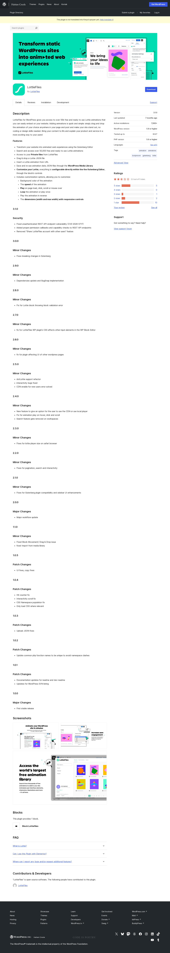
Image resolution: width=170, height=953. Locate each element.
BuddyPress (138, 923)
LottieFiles (35, 91)
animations (152, 151)
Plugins (43, 919)
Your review (119, 207)
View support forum (123, 228)
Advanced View (121, 162)
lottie (154, 156)
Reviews (31, 102)
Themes (43, 915)
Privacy (13, 923)
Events (104, 915)
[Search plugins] (36, 28)
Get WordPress (158, 4)
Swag (105, 923)
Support (153, 102)
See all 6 (153, 145)
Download (151, 89)
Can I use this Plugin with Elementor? (30, 854)
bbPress (136, 919)
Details (18, 102)
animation (142, 151)
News (12, 915)
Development (63, 102)
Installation (46, 102)
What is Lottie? (20, 846)
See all (154, 207)
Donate (106, 919)
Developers (76, 919)
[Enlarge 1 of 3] (55, 726)
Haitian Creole (39, 937)
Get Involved (107, 911)
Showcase (44, 911)
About (12, 911)
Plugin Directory (16, 12)
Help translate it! (106, 20)
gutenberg (146, 156)
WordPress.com (139, 911)
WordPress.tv (77, 923)
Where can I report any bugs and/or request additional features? (42, 861)
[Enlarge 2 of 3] (103, 726)
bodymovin (136, 156)
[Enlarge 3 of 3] (103, 754)
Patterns (43, 923)
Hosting (13, 919)
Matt (135, 915)
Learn (73, 911)
